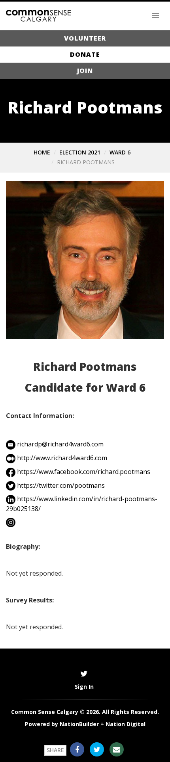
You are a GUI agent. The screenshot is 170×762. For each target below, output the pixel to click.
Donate (85, 54)
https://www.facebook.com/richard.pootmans (83, 471)
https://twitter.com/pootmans (61, 485)
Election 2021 (79, 152)
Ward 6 (120, 152)
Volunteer (85, 38)
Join (85, 70)
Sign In (84, 686)
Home (42, 152)
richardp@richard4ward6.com (60, 444)
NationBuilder (79, 724)
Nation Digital (125, 724)
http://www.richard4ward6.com (62, 457)
